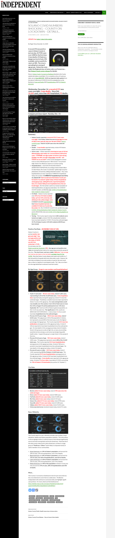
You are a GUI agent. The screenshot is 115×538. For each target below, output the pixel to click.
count (52, 496)
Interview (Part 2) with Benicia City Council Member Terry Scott (9, 25)
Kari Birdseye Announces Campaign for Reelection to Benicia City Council (8, 31)
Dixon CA (32, 498)
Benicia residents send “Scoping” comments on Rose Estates (9, 56)
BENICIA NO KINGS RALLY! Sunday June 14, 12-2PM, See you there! (9, 148)
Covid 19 (38, 21)
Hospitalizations (51, 82)
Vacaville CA (51, 502)
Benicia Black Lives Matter (56, 12)
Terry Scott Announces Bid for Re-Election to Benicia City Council (9, 99)
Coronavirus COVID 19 (42, 496)
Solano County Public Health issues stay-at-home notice (42, 510)
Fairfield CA (39, 498)
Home (46, 12)
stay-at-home (33, 502)
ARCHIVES (97, 12)
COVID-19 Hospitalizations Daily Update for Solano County (49, 210)
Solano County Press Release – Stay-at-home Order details (43, 516)
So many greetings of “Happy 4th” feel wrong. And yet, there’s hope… (9, 113)
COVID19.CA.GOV (60, 496)
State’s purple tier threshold (36, 248)
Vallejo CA (59, 502)
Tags (4, 188)
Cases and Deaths (39, 82)
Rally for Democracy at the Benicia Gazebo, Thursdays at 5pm (9, 171)
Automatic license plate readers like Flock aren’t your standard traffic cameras (9, 68)
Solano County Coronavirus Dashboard (43, 74)
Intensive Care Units (35, 500)
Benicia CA (32, 496)
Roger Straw (45, 34)
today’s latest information (44, 39)
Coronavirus (32, 21)
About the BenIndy (88, 12)
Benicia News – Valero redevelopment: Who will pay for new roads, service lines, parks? (9, 74)
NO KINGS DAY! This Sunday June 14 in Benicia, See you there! (9, 154)
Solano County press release (40, 71)
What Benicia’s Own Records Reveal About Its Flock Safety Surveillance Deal (9, 92)
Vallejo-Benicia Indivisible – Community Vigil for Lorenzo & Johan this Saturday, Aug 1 (9, 44)
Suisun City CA (42, 502)
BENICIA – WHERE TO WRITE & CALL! (74, 12)
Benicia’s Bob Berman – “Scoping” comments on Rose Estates (9, 38)
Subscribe (81, 34)
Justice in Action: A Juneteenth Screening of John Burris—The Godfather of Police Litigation (9, 128)
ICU (56, 498)
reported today (48, 202)
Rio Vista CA (45, 500)
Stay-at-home (33, 22)
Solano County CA (55, 500)
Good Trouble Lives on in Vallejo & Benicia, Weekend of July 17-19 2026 (9, 81)
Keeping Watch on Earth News (49, 21)
